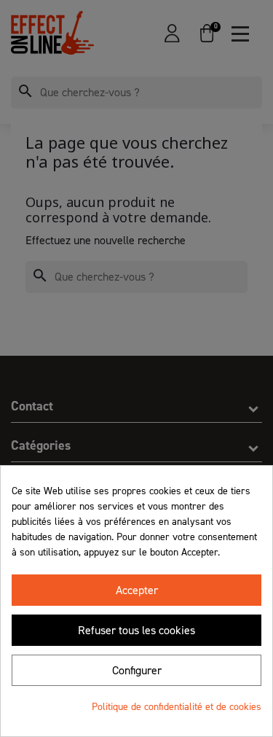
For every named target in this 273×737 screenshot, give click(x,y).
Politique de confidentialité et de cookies (176, 707)
